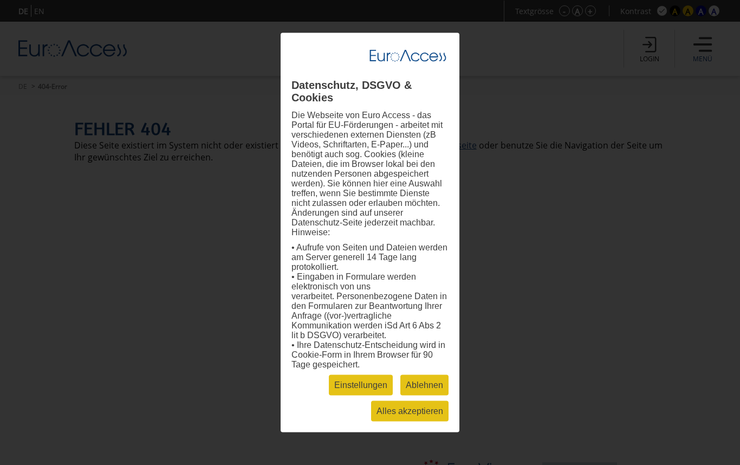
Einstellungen (360, 385)
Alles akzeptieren (410, 411)
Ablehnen (424, 385)
